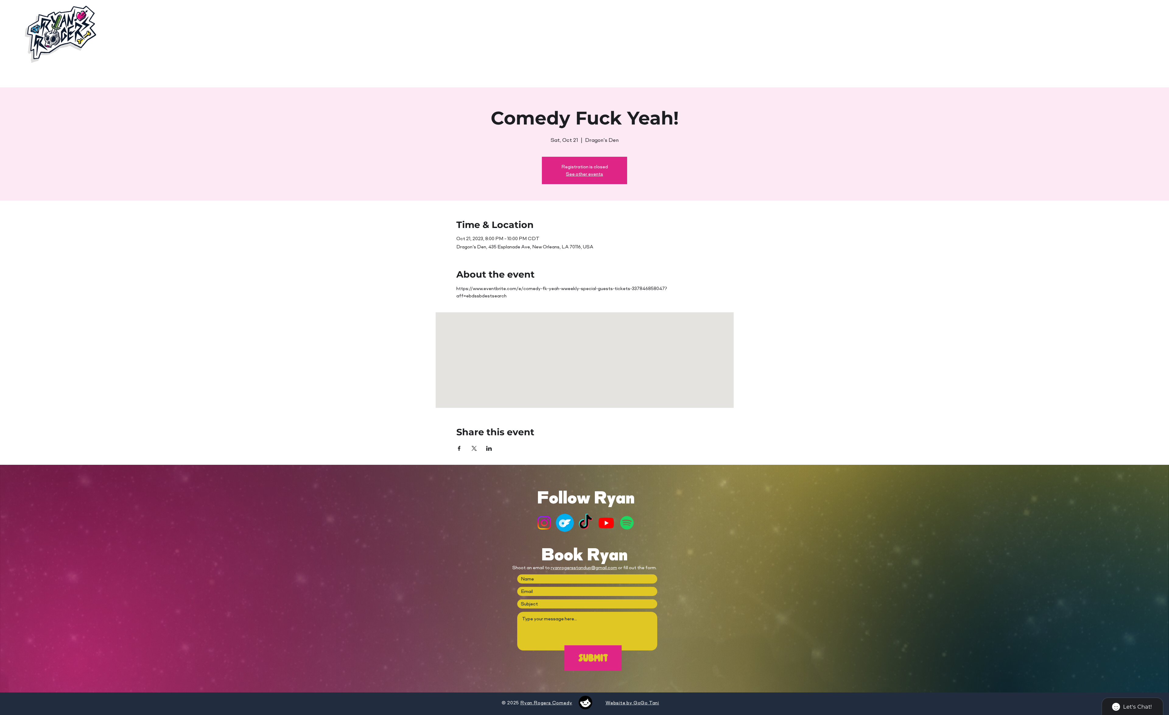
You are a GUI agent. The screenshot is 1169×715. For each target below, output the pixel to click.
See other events (584, 174)
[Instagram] (544, 523)
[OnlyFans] (565, 523)
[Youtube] (606, 523)
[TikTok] (586, 523)
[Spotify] (627, 523)
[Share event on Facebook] (459, 448)
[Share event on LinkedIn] (489, 448)
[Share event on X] (474, 448)
